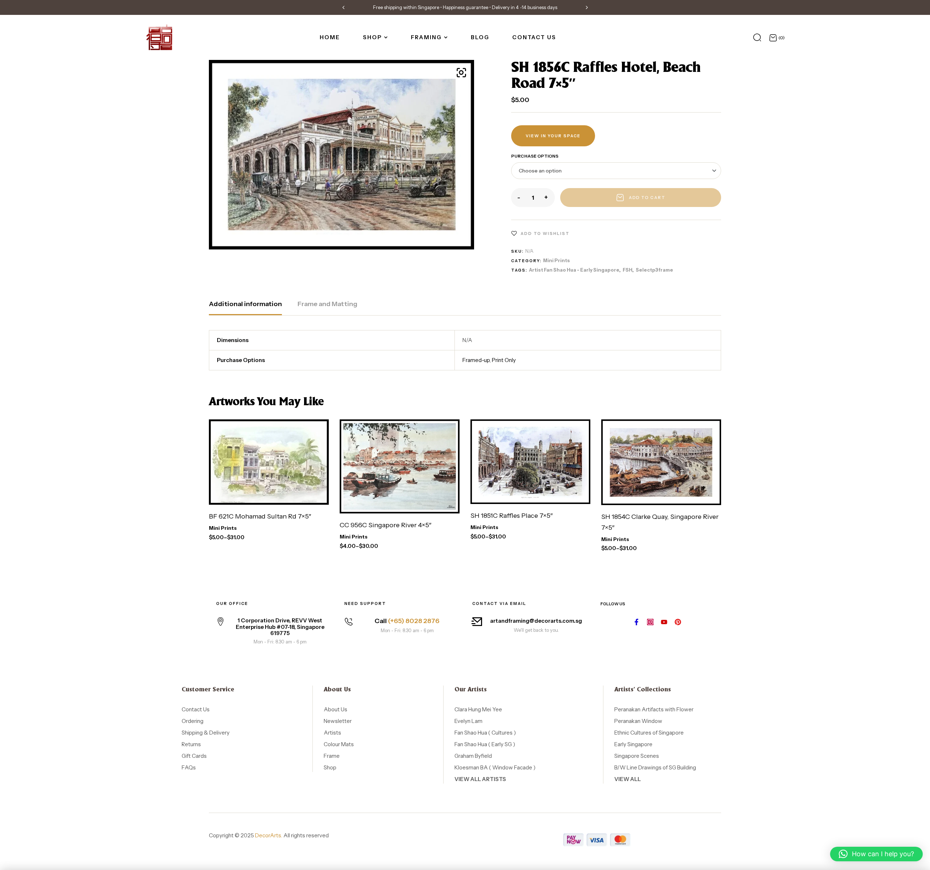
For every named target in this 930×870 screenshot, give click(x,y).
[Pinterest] (678, 622)
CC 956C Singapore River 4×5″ (385, 525)
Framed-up (476, 360)
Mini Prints (556, 260)
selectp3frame (654, 270)
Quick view (316, 494)
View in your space (553, 135)
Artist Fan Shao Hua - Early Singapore (574, 270)
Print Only (504, 360)
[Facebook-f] (636, 622)
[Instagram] (650, 622)
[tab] (245, 307)
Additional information (245, 304)
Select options (252, 494)
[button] (343, 7)
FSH (627, 270)
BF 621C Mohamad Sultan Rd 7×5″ (260, 516)
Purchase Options (534, 156)
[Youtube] (664, 622)
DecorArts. (268, 835)
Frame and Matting (327, 304)
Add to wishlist (545, 233)
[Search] (757, 37)
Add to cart (647, 197)
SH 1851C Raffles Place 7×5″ (511, 516)
